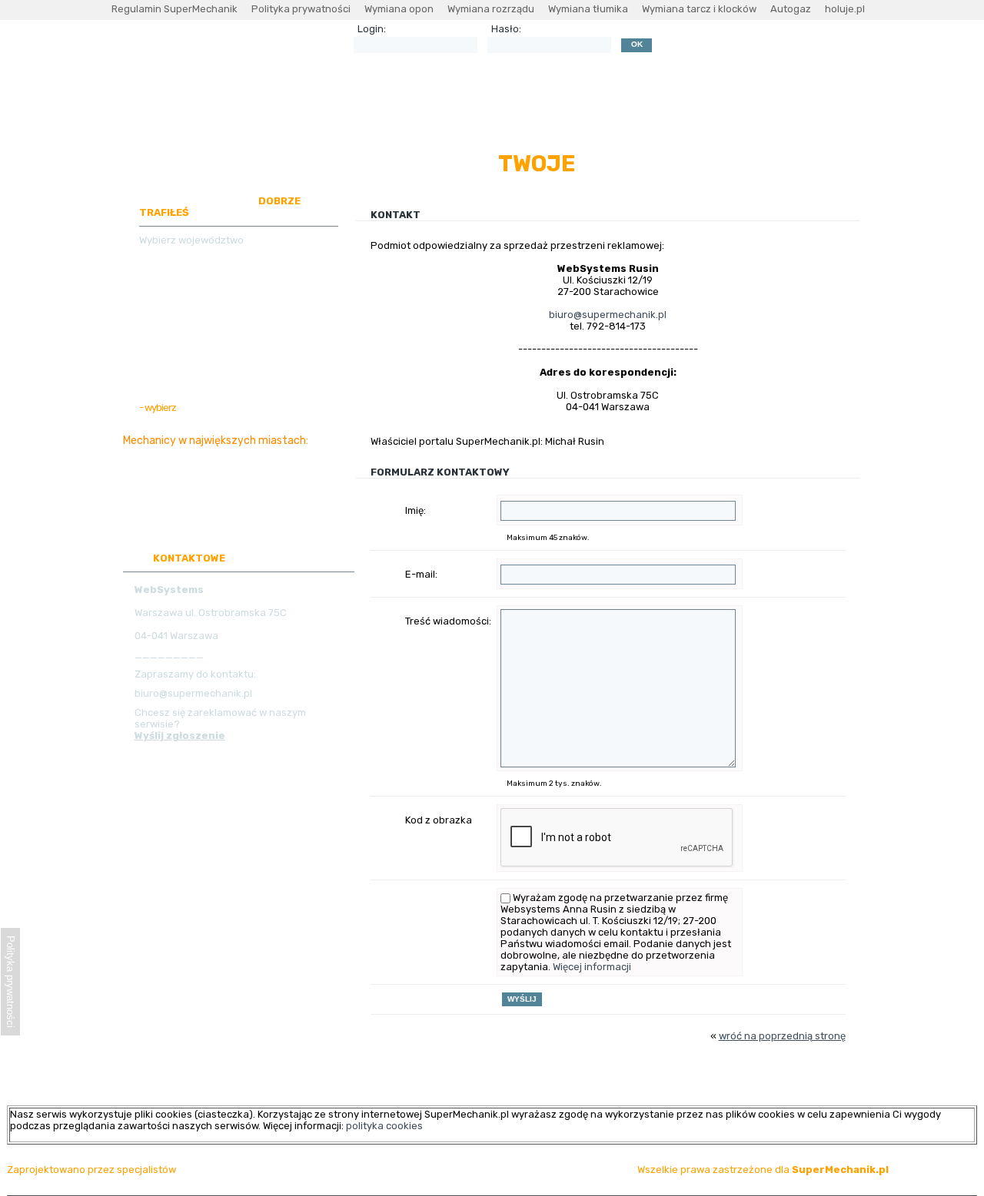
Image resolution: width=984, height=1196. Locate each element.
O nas (448, 127)
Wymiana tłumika (588, 9)
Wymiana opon (399, 9)
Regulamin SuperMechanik (174, 9)
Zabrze (212, 518)
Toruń (312, 492)
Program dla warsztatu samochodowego (665, 127)
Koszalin (154, 505)
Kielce (237, 466)
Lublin (148, 479)
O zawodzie (391, 127)
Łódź (282, 479)
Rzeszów (237, 505)
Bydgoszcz (282, 466)
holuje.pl (845, 9)
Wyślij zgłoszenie (180, 735)
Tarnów (250, 518)
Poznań (244, 453)
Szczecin (285, 505)
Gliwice (250, 479)
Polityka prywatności (301, 9)
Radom (194, 505)
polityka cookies (384, 1125)
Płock (285, 518)
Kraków (205, 453)
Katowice (197, 466)
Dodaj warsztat (515, 127)
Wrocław (286, 453)
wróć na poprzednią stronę (782, 1036)
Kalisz (148, 518)
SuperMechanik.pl (840, 1169)
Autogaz (790, 9)
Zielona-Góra (197, 479)
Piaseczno (214, 492)
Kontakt (797, 127)
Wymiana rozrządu (490, 9)
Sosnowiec (269, 492)
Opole (178, 518)
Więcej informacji (592, 966)
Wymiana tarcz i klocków (699, 9)
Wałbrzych (160, 492)
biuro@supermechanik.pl (608, 314)
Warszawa (159, 453)
